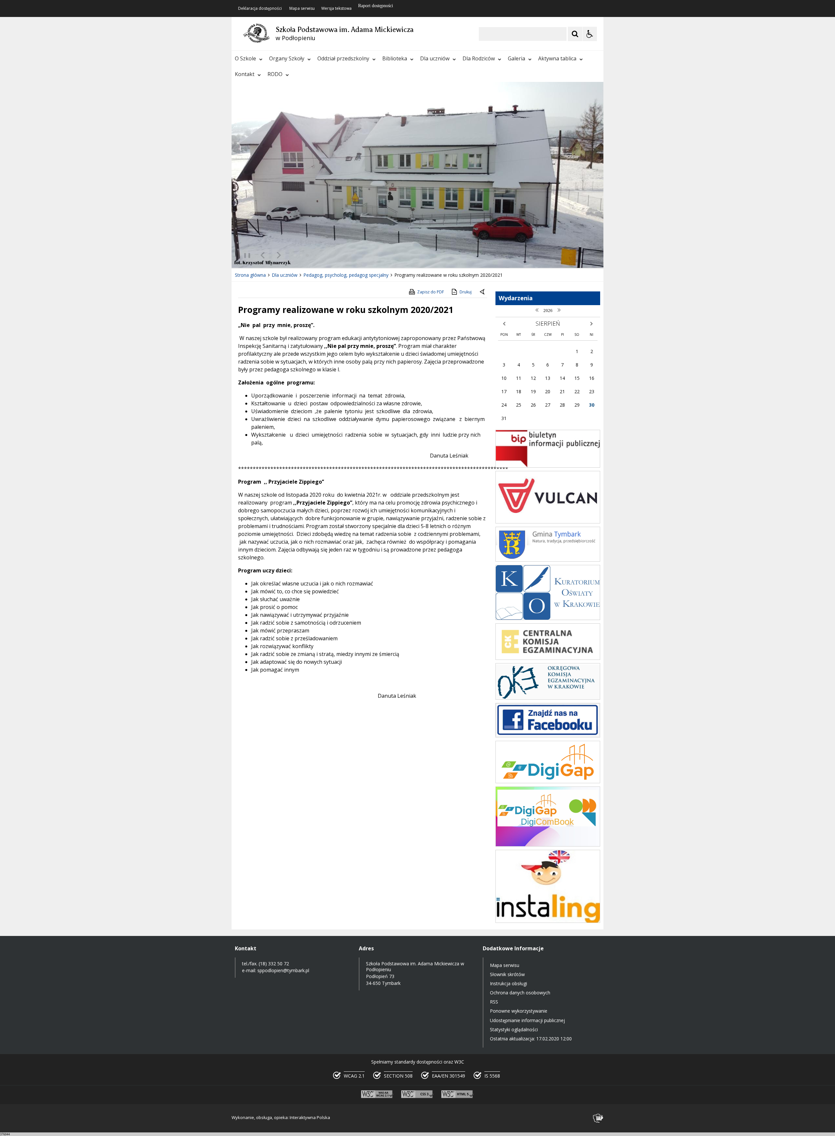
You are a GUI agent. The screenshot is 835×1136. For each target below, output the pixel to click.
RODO (274, 74)
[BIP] (547, 466)
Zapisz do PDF (430, 292)
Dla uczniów (434, 58)
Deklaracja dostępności (260, 8)
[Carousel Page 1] (295, 255)
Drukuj (466, 292)
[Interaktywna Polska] (598, 1118)
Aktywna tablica (557, 58)
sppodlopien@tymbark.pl (284, 970)
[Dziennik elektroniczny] (547, 521)
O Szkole (245, 58)
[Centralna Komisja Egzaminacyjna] (547, 658)
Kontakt (244, 74)
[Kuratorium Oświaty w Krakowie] (547, 618)
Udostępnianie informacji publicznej (527, 1020)
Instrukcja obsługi (508, 983)
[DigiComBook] (547, 845)
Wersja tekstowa (336, 8)
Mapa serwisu (302, 8)
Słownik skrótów (507, 974)
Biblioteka (394, 58)
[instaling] (547, 921)
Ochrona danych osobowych (520, 992)
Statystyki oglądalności (514, 1029)
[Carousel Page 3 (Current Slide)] (307, 255)
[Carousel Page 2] (301, 255)
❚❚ (244, 255)
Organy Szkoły (286, 58)
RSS (494, 1002)
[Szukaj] (575, 34)
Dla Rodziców (479, 58)
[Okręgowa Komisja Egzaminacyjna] (547, 698)
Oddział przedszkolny (343, 58)
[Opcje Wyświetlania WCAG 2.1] (590, 34)
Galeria (516, 58)
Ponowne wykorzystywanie (518, 1011)
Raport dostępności (375, 5)
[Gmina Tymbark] (547, 560)
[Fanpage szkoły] (547, 736)
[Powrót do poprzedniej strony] (482, 292)
